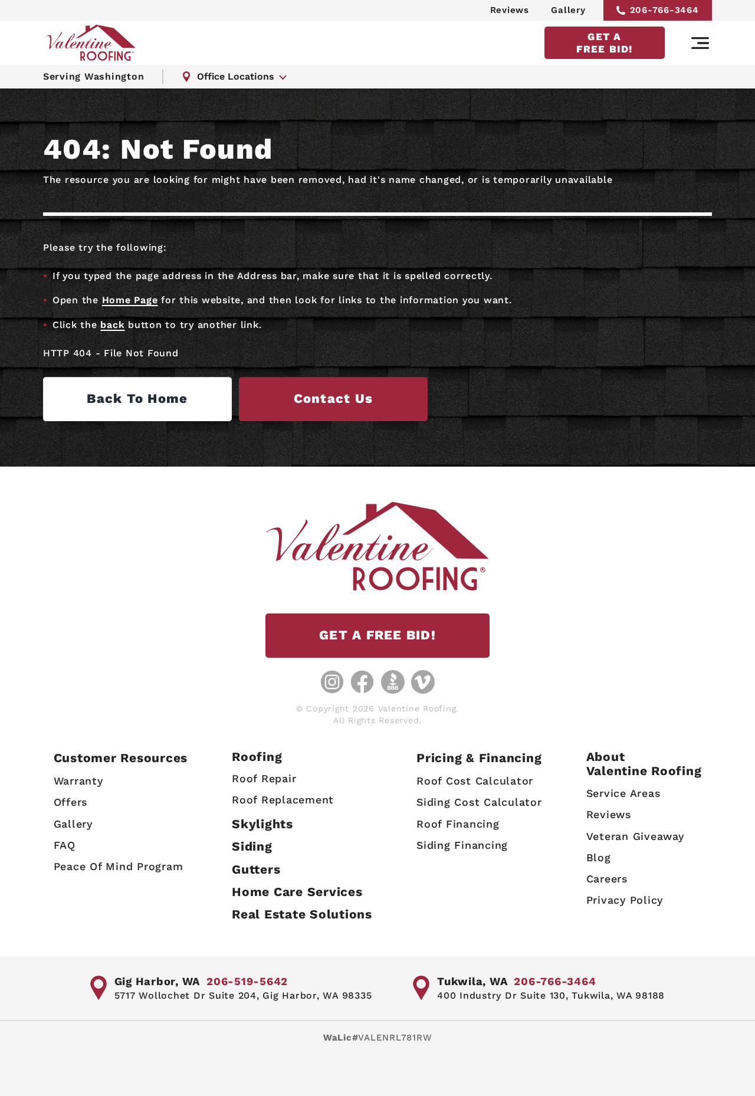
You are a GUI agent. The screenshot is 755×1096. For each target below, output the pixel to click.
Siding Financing (462, 845)
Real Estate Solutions (302, 914)
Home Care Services (297, 891)
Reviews (509, 10)
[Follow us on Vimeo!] (423, 682)
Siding (252, 846)
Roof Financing (458, 824)
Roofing (257, 756)
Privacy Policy (625, 900)
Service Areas (623, 793)
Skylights (262, 824)
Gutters (256, 869)
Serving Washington (94, 76)
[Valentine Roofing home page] (90, 43)
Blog (598, 857)
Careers (607, 878)
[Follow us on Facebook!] (362, 682)
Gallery (568, 10)
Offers (71, 802)
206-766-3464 (664, 10)
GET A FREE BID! (604, 42)
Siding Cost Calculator (479, 802)
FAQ (65, 845)
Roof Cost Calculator (474, 781)
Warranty (78, 781)
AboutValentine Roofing (644, 763)
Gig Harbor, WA (157, 981)
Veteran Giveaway (635, 836)
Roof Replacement (283, 799)
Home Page (130, 300)
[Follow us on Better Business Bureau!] (393, 682)
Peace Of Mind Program (118, 866)
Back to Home (137, 398)
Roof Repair (264, 778)
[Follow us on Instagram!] (332, 682)
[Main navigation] (700, 43)
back (112, 324)
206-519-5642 (247, 981)
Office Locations (235, 76)
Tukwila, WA (472, 981)
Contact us (333, 398)
